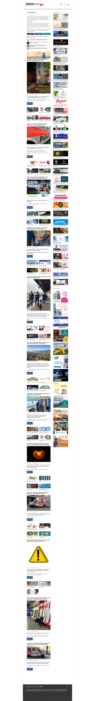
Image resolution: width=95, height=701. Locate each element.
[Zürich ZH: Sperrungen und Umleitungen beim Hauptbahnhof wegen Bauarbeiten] (39, 554)
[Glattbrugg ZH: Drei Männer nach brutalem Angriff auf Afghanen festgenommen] (39, 238)
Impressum (28, 686)
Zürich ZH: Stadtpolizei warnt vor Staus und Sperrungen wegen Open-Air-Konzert (38, 343)
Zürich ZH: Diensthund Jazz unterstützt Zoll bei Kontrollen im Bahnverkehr (39, 277)
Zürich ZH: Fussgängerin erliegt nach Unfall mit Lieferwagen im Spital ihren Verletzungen (38, 444)
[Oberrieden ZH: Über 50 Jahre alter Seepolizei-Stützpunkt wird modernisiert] (39, 404)
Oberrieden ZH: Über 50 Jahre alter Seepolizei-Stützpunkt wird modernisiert (38, 394)
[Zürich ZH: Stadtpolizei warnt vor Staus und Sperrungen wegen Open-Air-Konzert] (39, 353)
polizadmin (31, 14)
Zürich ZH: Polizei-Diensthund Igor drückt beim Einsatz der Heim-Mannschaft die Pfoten (38, 598)
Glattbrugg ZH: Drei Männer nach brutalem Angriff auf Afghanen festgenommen (37, 228)
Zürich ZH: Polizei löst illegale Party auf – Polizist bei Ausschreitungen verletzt (37, 124)
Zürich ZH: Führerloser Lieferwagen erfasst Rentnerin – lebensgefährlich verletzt (37, 493)
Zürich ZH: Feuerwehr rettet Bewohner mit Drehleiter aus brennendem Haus (37, 60)
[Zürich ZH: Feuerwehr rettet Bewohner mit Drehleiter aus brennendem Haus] (39, 77)
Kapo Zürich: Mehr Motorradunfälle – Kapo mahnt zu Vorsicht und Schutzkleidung (37, 177)
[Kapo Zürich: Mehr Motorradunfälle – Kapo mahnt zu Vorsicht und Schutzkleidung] (39, 188)
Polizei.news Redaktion (34, 94)
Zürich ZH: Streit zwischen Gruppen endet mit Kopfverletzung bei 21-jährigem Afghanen (38, 644)
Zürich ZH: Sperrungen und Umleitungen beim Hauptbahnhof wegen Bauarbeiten (38, 540)
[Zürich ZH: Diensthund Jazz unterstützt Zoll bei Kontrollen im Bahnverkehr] (39, 295)
